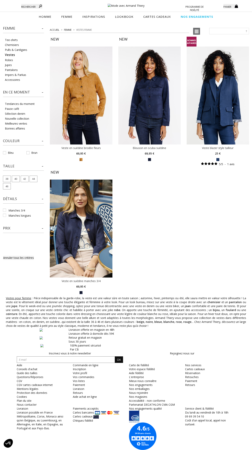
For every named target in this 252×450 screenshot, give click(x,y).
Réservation (192, 373)
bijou (216, 310)
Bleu (11, 153)
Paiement (79, 385)
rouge (187, 322)
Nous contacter (27, 404)
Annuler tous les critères (18, 258)
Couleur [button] (11, 140)
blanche (168, 322)
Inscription (79, 369)
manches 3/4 (16, 210)
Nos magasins (138, 397)
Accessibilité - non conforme (147, 400)
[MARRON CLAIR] (81, 159)
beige (140, 322)
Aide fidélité (136, 373)
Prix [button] (6, 228)
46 (7, 186)
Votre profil (80, 373)
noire (149, 322)
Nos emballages (139, 389)
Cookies (22, 397)
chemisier (213, 302)
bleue (158, 322)
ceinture (11, 314)
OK (119, 359)
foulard (231, 310)
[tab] (23, 29)
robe (117, 310)
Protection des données (32, 393)
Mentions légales (27, 389)
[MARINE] (149, 159)
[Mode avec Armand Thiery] (126, 4)
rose (179, 322)
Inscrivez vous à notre (70, 353)
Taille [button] (8, 166)
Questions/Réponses (30, 377)
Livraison (78, 389)
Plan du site (24, 400)
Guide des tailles (27, 373)
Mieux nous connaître (143, 381)
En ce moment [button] (16, 92)
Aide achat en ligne (85, 397)
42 (24, 179)
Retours (78, 393)
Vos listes (79, 381)
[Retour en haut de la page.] (238, 445)
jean (188, 306)
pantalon (235, 302)
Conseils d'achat (27, 369)
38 (7, 179)
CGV (19, 381)
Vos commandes (83, 377)
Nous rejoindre (138, 393)
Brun (34, 153)
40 (15, 179)
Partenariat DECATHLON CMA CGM (152, 404)
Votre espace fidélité (142, 369)
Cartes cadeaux (195, 369)
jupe (14, 306)
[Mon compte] (217, 6)
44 (33, 179)
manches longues (19, 215)
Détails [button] (10, 198)
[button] (23, 28)
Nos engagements (141, 385)
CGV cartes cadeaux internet (35, 385)
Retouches (192, 377)
